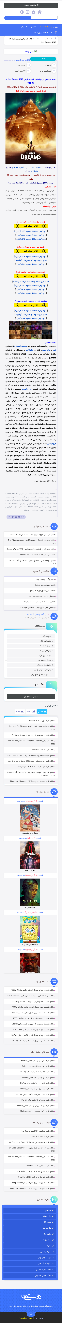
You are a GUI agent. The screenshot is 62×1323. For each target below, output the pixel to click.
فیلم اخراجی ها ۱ (45, 650)
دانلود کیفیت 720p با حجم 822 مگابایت (31, 235)
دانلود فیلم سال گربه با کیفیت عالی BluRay (37, 1060)
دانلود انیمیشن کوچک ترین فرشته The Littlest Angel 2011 (32, 534)
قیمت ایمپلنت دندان (43, 1269)
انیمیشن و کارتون (41, 38)
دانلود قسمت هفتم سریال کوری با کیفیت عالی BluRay (33, 735)
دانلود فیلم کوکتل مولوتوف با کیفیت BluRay (37, 1111)
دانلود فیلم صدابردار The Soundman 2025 (37, 1131)
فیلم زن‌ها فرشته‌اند (44, 664)
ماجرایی (15, 167)
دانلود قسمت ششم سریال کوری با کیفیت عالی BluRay (33, 1012)
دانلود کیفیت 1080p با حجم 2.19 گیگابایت (30, 256)
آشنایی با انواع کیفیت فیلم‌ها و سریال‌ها (39, 601)
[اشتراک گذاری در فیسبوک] (9, 517)
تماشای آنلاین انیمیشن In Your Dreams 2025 (39, 500)
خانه (52, 38)
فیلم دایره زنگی (45, 641)
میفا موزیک (46, 1239)
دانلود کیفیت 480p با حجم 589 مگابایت (31, 293)
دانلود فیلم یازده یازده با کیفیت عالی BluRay (37, 1088)
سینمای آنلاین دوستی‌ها (45, 579)
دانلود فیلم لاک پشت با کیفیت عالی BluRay (37, 1071)
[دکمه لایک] (6, 660)
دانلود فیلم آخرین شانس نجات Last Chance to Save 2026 (31, 761)
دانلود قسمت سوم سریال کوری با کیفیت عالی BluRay (33, 1040)
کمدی (21, 167)
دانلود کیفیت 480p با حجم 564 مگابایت (31, 318)
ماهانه (29, 711)
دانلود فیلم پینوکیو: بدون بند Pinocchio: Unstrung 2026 (32, 781)
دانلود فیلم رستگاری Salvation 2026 (40, 1165)
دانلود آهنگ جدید (44, 1263)
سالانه (18, 711)
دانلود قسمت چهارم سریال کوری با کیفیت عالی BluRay (33, 1035)
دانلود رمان (47, 1234)
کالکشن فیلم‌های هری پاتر (41, 674)
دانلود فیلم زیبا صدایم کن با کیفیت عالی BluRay (35, 1105)
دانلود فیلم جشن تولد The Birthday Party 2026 (35, 1171)
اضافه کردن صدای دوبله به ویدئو (42, 590)
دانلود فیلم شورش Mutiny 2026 (41, 720)
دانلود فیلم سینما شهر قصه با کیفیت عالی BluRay (35, 1094)
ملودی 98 (47, 1222)
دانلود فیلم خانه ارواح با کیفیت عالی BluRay (37, 1083)
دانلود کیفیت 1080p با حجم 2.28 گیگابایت (30, 310)
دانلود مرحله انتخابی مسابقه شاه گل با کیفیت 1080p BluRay (30, 755)
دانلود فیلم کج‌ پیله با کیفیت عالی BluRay (38, 1077)
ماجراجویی (46, 350)
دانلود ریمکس (45, 1251)
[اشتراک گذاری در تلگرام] (12, 517)
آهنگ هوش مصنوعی (43, 1275)
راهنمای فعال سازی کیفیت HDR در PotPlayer (37, 607)
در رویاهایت (26, 389)
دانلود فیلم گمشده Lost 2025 (42, 749)
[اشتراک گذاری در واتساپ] (22, 517)
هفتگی (41, 711)
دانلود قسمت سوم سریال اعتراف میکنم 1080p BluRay (33, 1007)
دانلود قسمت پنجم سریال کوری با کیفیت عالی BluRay (33, 1023)
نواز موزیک (47, 1228)
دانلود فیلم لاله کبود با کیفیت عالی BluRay (38, 1066)
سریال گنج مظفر (45, 645)
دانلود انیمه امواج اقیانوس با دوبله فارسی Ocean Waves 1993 (31, 549)
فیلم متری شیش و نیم (42, 669)
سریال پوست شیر (44, 660)
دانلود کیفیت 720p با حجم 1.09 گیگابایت (31, 314)
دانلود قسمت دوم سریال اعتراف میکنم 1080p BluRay (33, 1018)
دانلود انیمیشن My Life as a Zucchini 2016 (37, 554)
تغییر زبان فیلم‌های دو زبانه (44, 585)
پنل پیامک (47, 1216)
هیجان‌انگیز (51, 443)
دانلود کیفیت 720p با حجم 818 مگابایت (31, 289)
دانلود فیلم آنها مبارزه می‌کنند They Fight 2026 (36, 766)
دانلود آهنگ (46, 1245)
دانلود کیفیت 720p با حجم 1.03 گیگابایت (31, 260)
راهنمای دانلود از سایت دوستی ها (42, 596)
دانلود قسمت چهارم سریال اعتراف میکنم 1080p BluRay (32, 990)
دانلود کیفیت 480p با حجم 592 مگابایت (31, 239)
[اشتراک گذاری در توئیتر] (19, 517)
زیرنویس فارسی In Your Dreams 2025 (35, 507)
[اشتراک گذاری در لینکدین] (15, 517)
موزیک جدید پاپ (44, 1257)
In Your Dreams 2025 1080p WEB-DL (41, 493)
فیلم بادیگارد (46, 636)
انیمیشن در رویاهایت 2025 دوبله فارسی (21, 497)
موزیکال (26, 510)
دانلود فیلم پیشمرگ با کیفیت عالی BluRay (37, 1100)
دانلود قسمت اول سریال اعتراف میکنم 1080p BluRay (33, 1029)
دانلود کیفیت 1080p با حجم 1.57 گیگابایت (30, 231)
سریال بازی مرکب (44, 655)
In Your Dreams (35, 167)
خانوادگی (34, 171)
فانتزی (16, 507)
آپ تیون (48, 1210)
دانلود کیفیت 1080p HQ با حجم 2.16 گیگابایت (31, 281)
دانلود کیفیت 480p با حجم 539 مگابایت (31, 264)
